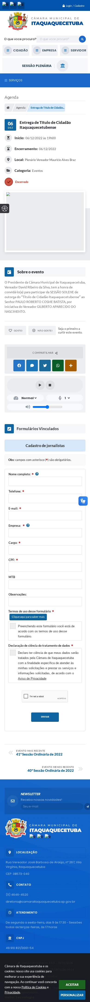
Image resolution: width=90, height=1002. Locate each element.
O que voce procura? (20, 39)
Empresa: (15, 525)
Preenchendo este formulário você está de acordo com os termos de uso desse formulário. (46, 631)
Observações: (18, 594)
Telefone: (15, 491)
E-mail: (13, 508)
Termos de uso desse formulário (29, 611)
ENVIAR (45, 716)
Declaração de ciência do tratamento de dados (39, 645)
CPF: (12, 560)
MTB (12, 577)
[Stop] (50, 385)
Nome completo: (19, 474)
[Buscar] (82, 39)
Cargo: (13, 543)
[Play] (40, 385)
